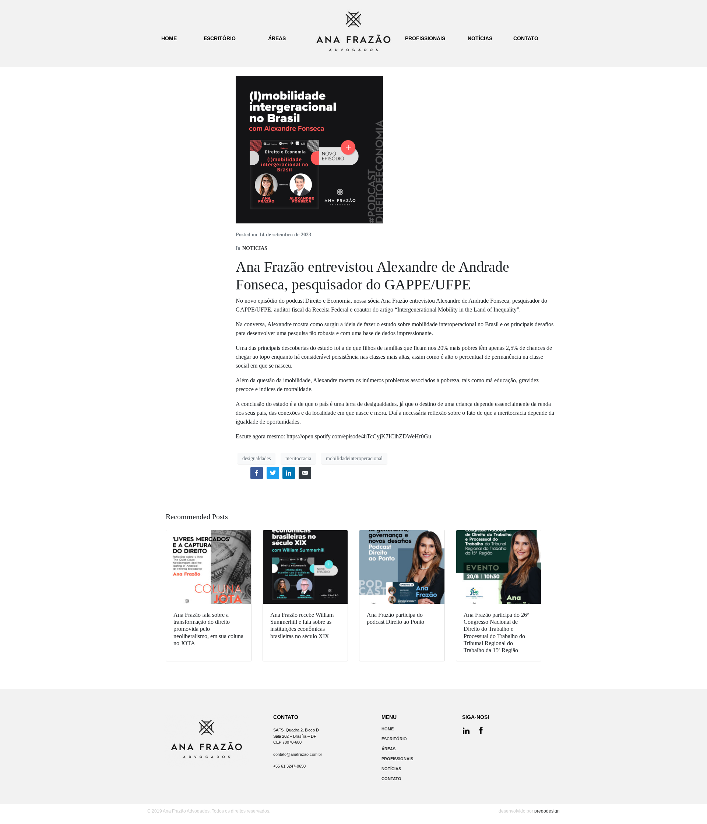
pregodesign (547, 811)
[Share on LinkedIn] (288, 473)
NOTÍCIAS (391, 768)
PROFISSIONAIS (397, 759)
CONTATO (391, 778)
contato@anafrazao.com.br (297, 754)
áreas (277, 38)
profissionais (425, 38)
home (169, 38)
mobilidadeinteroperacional (354, 458)
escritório (220, 38)
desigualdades (256, 458)
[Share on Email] (305, 473)
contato (525, 38)
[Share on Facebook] (256, 473)
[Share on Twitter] (273, 473)
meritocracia (298, 458)
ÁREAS (388, 749)
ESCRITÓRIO (394, 739)
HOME (387, 729)
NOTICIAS (254, 248)
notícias (480, 38)
